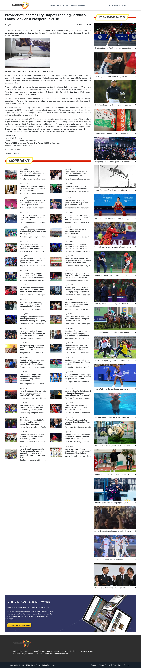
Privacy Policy (104, 665)
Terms (93, 665)
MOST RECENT (63, 5)
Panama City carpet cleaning (55, 75)
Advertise (117, 665)
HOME (52, 5)
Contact (127, 665)
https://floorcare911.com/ (22, 145)
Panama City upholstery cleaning (31, 101)
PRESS (73, 5)
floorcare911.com (29, 131)
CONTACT (82, 5)
